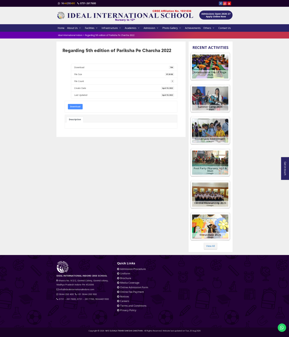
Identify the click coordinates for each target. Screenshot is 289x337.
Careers (124, 301)
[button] (282, 327)
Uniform (125, 273)
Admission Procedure (133, 269)
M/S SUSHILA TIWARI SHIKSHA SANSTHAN (124, 330)
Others (207, 28)
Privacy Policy (128, 310)
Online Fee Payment (132, 292)
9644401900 (102, 298)
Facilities (89, 28)
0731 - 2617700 (85, 298)
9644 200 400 (66, 294)
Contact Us (224, 28)
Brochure (125, 278)
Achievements (193, 28)
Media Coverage (129, 282)
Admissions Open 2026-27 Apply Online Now (215, 15)
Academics (130, 28)
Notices (124, 296)
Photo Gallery (170, 28)
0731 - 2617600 (67, 298)
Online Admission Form (134, 287)
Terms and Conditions (133, 305)
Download (75, 106)
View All (210, 246)
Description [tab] (75, 119)
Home (61, 28)
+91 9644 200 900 (87, 294)
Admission (149, 28)
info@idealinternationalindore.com (76, 289)
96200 (68, 3)
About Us (72, 28)
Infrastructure (110, 28)
